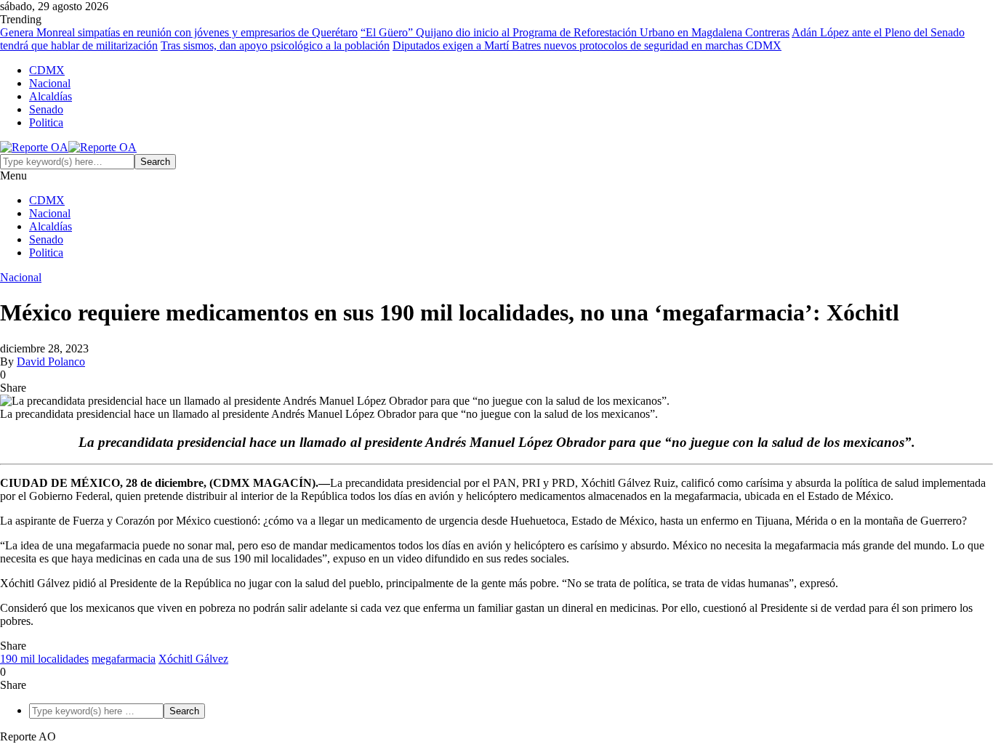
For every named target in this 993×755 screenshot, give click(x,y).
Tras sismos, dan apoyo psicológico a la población (275, 45)
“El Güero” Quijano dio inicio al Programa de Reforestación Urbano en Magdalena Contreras (575, 32)
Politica (46, 122)
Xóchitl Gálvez (193, 659)
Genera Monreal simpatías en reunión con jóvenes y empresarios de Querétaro (179, 32)
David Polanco (51, 361)
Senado (46, 109)
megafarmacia (124, 659)
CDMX (47, 70)
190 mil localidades (44, 659)
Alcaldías (50, 96)
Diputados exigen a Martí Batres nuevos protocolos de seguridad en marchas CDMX (587, 45)
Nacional (50, 83)
